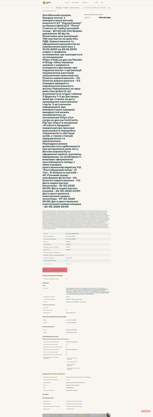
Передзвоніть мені (81, 415)
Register (96, 2)
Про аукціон (59, 7)
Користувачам (75, 2)
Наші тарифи (68, 263)
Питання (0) (65, 7)
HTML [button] (58, 269)
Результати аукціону (74, 7)
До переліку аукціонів (49, 7)
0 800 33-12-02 (55, 414)
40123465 (68, 379)
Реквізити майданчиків (48, 263)
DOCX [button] (62, 269)
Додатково (84, 2)
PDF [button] (54, 269)
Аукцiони (66, 2)
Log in (102, 2)
